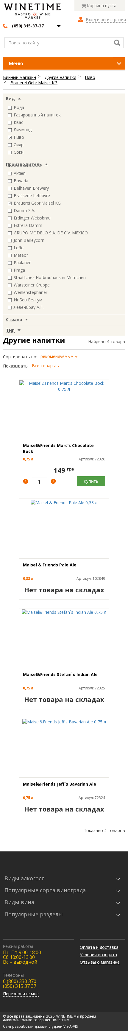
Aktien (20, 173)
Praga (19, 270)
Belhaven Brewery (31, 188)
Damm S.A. (24, 210)
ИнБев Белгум (28, 300)
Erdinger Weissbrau (32, 218)
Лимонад (23, 130)
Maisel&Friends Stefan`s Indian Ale (60, 674)
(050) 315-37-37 (28, 26)
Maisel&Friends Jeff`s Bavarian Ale (59, 784)
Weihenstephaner (30, 292)
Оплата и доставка (99, 947)
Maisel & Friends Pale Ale (50, 565)
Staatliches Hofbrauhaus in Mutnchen (50, 277)
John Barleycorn (29, 240)
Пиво (90, 77)
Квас (18, 122)
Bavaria (21, 180)
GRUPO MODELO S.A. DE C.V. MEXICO (51, 233)
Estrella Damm (28, 225)
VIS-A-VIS (70, 1026)
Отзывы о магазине (100, 962)
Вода (19, 107)
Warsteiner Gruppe (32, 285)
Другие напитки (60, 77)
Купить (91, 481)
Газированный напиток (37, 115)
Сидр (19, 144)
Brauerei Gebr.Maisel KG (33, 82)
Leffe (19, 247)
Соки (19, 152)
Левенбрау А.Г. (28, 307)
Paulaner (22, 262)
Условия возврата (98, 954)
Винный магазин (19, 77)
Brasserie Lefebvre (32, 195)
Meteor (21, 255)
